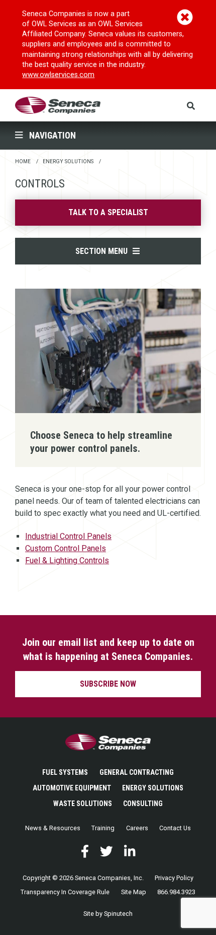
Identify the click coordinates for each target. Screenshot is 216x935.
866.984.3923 (176, 892)
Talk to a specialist (108, 212)
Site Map (133, 892)
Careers (137, 828)
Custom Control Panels (65, 548)
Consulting (143, 803)
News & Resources (52, 828)
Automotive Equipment (72, 788)
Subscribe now (108, 684)
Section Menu (103, 251)
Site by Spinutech (108, 913)
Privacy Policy (174, 878)
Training (103, 828)
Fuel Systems (65, 772)
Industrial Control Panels (68, 536)
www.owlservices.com (58, 75)
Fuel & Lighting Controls (67, 560)
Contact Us (175, 828)
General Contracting (136, 772)
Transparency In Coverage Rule (65, 892)
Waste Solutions (82, 803)
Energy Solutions (152, 788)
